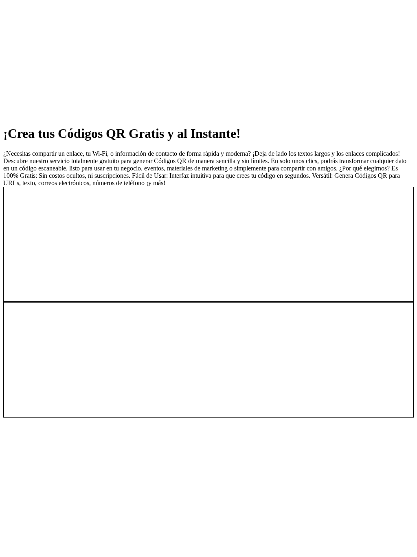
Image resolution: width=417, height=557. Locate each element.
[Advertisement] (208, 60)
